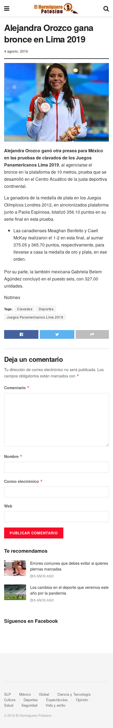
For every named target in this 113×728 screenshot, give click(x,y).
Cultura (9, 699)
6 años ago (43, 576)
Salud (8, 705)
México (25, 694)
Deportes (46, 308)
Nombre (13, 456)
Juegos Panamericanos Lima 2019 (35, 317)
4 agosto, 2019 (16, 51)
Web (8, 506)
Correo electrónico (23, 481)
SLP (7, 694)
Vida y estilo (55, 705)
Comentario (17, 387)
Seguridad (29, 705)
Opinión (82, 699)
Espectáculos (57, 699)
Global (44, 694)
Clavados (24, 308)
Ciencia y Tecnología (74, 694)
